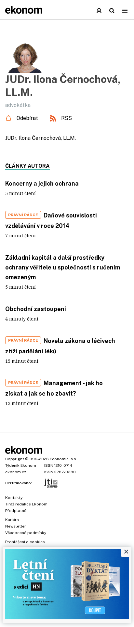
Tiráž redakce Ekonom (26, 504)
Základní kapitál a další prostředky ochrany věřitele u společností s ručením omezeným (62, 267)
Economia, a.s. (63, 459)
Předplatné (15, 510)
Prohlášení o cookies (25, 542)
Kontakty (13, 497)
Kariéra (12, 519)
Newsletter (15, 526)
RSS (66, 118)
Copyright (14, 459)
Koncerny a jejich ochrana (42, 183)
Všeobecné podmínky (25, 532)
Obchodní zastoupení (35, 309)
